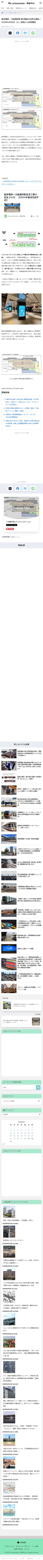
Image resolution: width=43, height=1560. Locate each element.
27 (21, 1138)
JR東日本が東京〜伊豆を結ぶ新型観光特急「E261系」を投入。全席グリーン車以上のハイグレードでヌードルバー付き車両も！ (22, 401)
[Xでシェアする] (10, 33)
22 (28, 1136)
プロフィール (9, 1546)
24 (11, 1138)
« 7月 (3, 1144)
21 (25, 1136)
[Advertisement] (21, 64)
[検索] (38, 1087)
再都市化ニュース (21, 8)
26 (18, 1138)
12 (18, 1133)
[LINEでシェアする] (33, 33)
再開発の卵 (32, 8)
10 (11, 1133)
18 (14, 1136)
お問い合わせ (18, 1549)
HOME (22, 1542)
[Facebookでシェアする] (17, 33)
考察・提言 (10, 8)
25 (14, 1138)
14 (25, 1133)
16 (32, 1133)
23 (32, 1136)
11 (14, 1133)
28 (25, 1138)
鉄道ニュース (15, 537)
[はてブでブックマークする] (25, 33)
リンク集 (35, 1546)
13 (21, 1133)
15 (28, 1133)
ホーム (27, 1549)
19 (18, 1136)
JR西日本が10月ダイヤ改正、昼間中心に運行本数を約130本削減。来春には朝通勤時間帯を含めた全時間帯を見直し (22, 423)
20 (21, 1136)
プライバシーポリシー (23, 1546)
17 (11, 1136)
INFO (2, 8)
